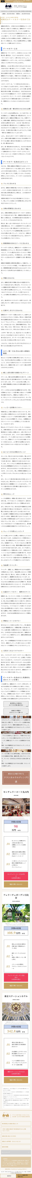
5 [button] (18, 814)
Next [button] (28, 807)
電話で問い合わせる (16, 884)
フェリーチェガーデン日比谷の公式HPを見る (16, 977)
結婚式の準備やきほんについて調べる (16, 711)
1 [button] (13, 814)
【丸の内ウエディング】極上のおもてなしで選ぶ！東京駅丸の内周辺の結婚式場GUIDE (18, 1)
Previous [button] (4, 807)
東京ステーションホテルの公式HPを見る (16, 1073)
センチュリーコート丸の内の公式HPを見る (16, 876)
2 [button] (14, 814)
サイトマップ (6, 1152)
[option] (16, 807)
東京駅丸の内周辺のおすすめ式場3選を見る (16, 704)
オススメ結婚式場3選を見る (23, 1175)
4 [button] (17, 814)
